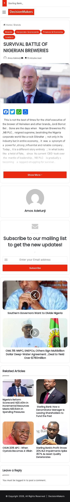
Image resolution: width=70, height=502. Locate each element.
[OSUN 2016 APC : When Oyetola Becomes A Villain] (18, 433)
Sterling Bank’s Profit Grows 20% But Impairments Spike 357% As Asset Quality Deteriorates (51, 452)
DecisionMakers (56, 496)
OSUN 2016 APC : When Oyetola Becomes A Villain (17, 449)
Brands (17, 25)
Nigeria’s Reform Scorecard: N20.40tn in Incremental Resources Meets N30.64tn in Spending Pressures (16, 406)
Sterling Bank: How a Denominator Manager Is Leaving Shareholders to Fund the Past (50, 411)
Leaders (9, 37)
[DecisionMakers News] (21, 12)
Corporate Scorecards (27, 32)
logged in (21, 480)
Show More (34, 174)
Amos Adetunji (14, 58)
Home (8, 25)
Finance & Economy (53, 32)
